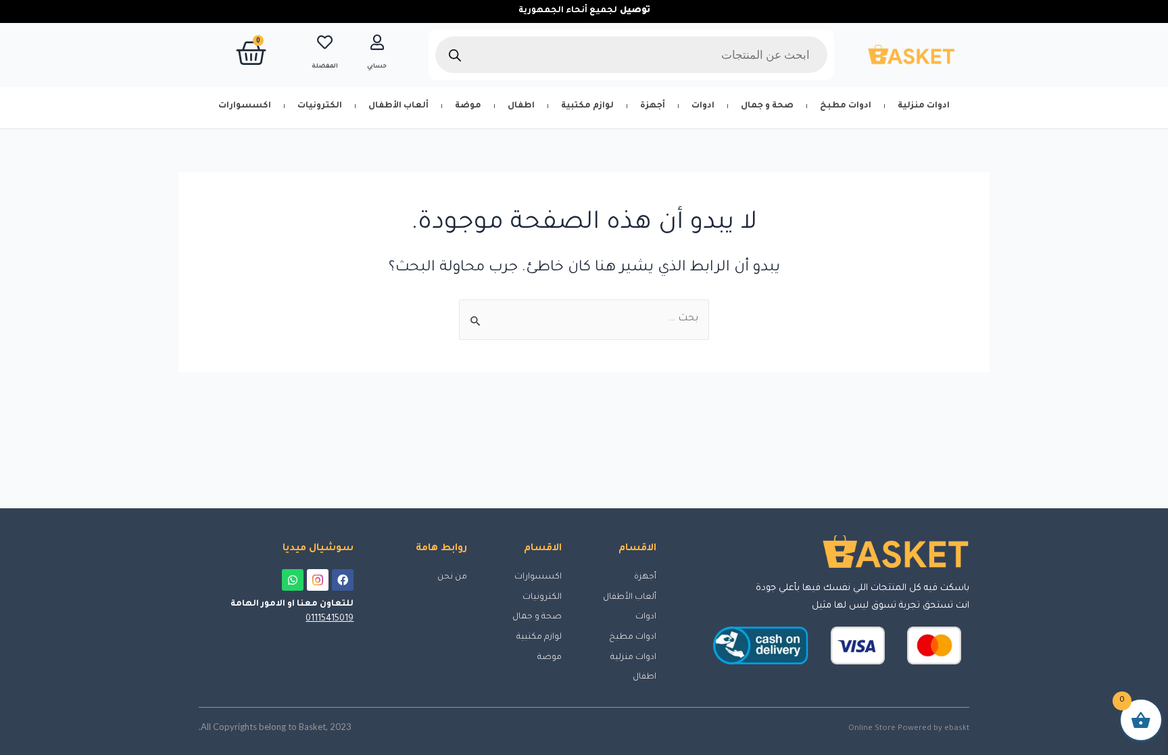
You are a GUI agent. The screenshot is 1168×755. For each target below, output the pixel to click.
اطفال (521, 106)
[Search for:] (584, 319)
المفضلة (325, 67)
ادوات (702, 106)
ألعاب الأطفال (398, 106)
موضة (468, 106)
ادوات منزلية (924, 106)
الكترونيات (319, 106)
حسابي (377, 67)
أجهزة (652, 106)
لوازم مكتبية (587, 106)
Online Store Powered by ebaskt (908, 729)
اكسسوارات (244, 106)
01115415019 (330, 619)
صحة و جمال (767, 106)
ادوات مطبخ (845, 106)
